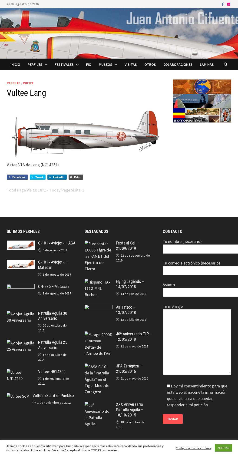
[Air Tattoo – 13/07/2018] (98, 308)
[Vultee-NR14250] (21, 372)
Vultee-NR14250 (52, 371)
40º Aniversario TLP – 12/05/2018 (134, 336)
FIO (88, 64)
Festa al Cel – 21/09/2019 (127, 246)
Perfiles (35, 64)
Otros (150, 64)
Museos (105, 64)
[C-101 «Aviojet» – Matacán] (21, 262)
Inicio (15, 64)
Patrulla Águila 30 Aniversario (52, 316)
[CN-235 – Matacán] (21, 287)
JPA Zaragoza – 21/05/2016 (129, 368)
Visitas (131, 64)
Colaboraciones (177, 64)
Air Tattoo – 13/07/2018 (126, 310)
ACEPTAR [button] (223, 448)
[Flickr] (228, 4)
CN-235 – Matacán (53, 286)
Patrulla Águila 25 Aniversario (52, 345)
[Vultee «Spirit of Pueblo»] (18, 396)
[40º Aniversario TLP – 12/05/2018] (98, 334)
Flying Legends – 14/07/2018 (130, 284)
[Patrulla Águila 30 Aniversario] (21, 314)
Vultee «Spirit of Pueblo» (53, 395)
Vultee (28, 83)
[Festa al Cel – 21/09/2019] (98, 243)
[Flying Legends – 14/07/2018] (98, 282)
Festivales (64, 64)
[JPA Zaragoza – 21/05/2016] (98, 366)
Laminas (207, 64)
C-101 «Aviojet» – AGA (56, 243)
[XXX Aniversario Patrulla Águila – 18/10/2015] (98, 405)
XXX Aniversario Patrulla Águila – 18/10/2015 (129, 409)
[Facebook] (223, 4)
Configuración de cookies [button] (193, 448)
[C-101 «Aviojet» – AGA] (21, 243)
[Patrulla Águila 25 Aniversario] (21, 343)
